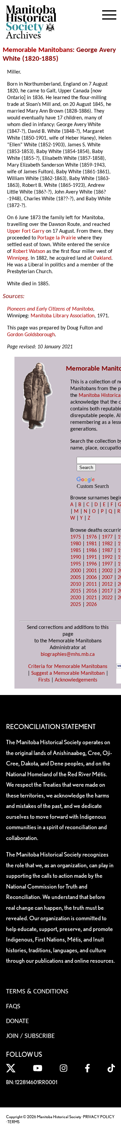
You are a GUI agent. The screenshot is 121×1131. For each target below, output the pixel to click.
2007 (107, 577)
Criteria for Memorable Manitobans (67, 666)
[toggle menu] (109, 13)
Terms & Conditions (37, 991)
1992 (107, 557)
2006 (91, 577)
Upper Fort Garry (25, 231)
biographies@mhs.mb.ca (68, 654)
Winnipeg (17, 258)
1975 (75, 537)
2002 (107, 571)
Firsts (44, 680)
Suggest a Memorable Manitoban (68, 673)
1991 (91, 557)
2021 (91, 598)
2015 (75, 591)
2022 (107, 598)
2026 (91, 604)
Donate (17, 1021)
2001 (91, 571)
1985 (75, 550)
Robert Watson (29, 251)
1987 (107, 550)
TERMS (13, 1121)
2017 (107, 591)
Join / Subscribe (30, 1036)
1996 (91, 564)
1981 (91, 544)
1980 (75, 544)
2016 (91, 591)
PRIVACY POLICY (99, 1116)
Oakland (102, 258)
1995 (75, 564)
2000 (75, 571)
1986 (91, 550)
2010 (75, 584)
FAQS (13, 1006)
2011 (91, 584)
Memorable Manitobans (38, 50)
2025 (75, 604)
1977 (107, 537)
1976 (91, 537)
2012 (107, 584)
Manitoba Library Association (62, 316)
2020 (75, 598)
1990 (75, 557)
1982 (107, 544)
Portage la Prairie (56, 238)
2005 (75, 577)
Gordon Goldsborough (31, 335)
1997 (107, 564)
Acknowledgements (76, 680)
